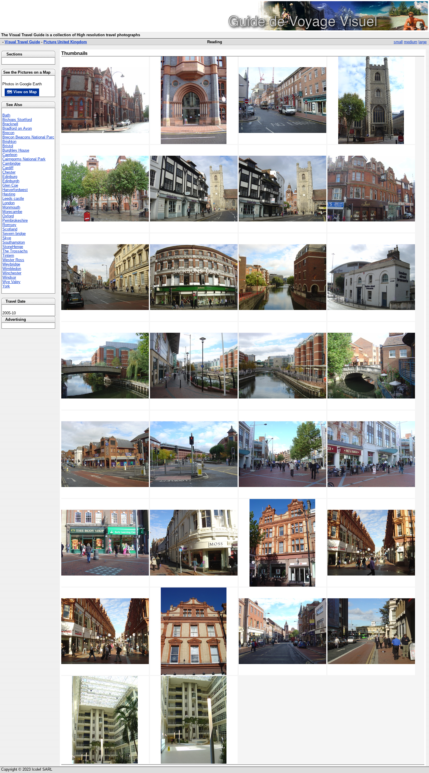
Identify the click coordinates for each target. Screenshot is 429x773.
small (398, 42)
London (8, 203)
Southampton (13, 242)
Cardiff (7, 168)
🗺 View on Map (22, 92)
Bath (6, 115)
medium (410, 42)
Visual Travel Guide (22, 42)
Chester (8, 172)
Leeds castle (13, 198)
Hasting (8, 194)
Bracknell (10, 124)
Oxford (8, 216)
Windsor (9, 277)
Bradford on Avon (17, 128)
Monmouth (11, 207)
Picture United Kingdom (65, 42)
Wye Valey (11, 282)
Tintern (8, 255)
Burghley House (15, 150)
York (6, 286)
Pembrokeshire (15, 220)
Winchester (11, 273)
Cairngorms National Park (24, 159)
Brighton (9, 141)
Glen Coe (10, 185)
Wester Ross (13, 260)
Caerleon (9, 154)
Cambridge (11, 163)
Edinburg (9, 176)
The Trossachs (15, 251)
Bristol (7, 146)
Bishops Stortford (17, 119)
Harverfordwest (15, 190)
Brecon (8, 133)
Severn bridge (14, 233)
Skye (6, 238)
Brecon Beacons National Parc (28, 137)
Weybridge (11, 264)
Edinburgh (10, 181)
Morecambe (12, 211)
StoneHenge (12, 247)
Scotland (9, 229)
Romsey (9, 225)
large (422, 42)
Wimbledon (11, 268)
